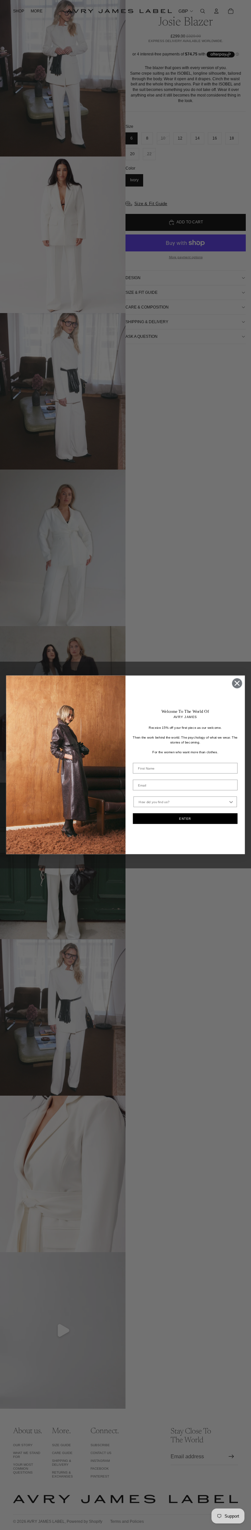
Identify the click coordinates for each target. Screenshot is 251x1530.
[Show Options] (231, 802)
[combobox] (183, 802)
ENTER (185, 818)
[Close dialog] (237, 683)
